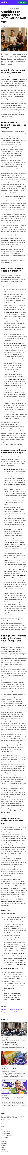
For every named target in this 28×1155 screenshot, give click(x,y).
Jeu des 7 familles (6, 1132)
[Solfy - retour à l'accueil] (4, 2)
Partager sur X (5, 1009)
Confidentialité (5, 1137)
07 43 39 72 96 (5, 1151)
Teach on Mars (15, 1000)
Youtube (3, 1147)
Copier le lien (17, 1012)
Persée (21, 933)
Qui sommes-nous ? (6, 1130)
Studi (18, 979)
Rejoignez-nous (5, 1133)
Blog (2, 1128)
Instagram (4, 1143)
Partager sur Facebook (16, 1009)
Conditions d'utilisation (7, 1135)
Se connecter (22, 2)
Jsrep (23, 953)
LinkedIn (3, 1149)
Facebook (4, 1145)
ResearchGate (21, 965)
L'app (2, 1126)
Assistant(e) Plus (9, 988)
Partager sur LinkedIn (7, 1012)
